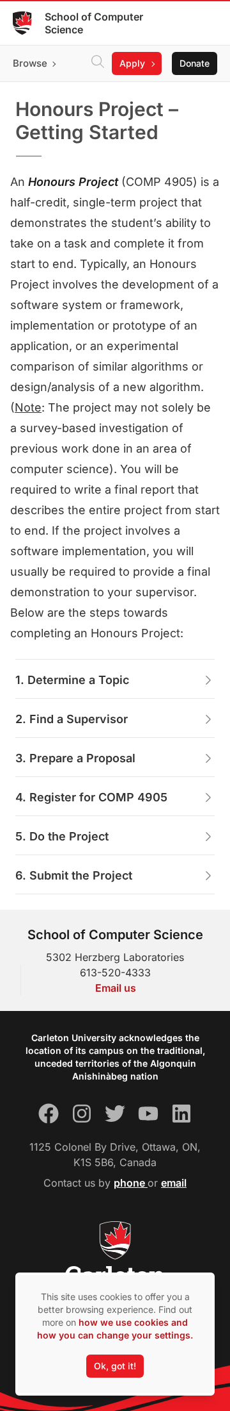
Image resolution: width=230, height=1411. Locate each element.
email (174, 1182)
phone (131, 1182)
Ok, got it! (115, 1365)
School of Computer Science (94, 23)
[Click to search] (97, 63)
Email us (115, 987)
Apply (132, 63)
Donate (195, 63)
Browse (30, 63)
